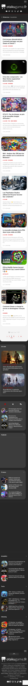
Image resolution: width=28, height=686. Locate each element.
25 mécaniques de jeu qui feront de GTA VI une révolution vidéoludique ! (15, 410)
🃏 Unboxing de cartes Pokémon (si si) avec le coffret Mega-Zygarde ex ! (16, 638)
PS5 (9, 121)
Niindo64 (9, 671)
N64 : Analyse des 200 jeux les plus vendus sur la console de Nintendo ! (13, 155)
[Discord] (21, 11)
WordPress (13, 676)
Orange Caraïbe (5, 668)
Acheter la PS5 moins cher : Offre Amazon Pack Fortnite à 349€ (16, 486)
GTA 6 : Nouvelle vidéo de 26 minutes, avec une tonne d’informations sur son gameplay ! (13, 368)
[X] (15, 11)
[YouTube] (6, 11)
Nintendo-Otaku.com (14, 673)
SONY (16, 667)
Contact (23, 665)
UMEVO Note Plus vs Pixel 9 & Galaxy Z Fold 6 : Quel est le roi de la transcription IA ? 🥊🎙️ (16, 608)
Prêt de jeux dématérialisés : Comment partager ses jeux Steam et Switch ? (13, 41)
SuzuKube (18, 663)
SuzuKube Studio (14, 678)
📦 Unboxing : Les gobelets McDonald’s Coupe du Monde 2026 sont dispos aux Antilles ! (16, 624)
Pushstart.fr (18, 675)
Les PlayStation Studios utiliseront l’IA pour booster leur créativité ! (12, 195)
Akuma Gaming (22, 668)
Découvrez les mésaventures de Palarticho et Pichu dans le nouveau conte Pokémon (16, 563)
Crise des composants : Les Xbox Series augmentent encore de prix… (13, 79)
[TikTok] (18, 11)
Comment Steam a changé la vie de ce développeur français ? (14, 308)
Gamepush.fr (11, 675)
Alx (22, 676)
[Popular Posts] (13, 404)
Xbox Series (14, 121)
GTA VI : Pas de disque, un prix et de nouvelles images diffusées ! (13, 116)
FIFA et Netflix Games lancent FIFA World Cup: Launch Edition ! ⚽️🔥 (14, 269)
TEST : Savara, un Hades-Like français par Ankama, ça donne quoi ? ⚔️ (16, 593)
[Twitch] (9, 11)
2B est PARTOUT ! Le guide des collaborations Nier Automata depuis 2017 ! (12, 391)
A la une (5, 46)
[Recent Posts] (5, 404)
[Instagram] (12, 11)
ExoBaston (17, 670)
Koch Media (22, 667)
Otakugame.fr (23, 673)
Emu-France (11, 670)
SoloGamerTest (22, 671)
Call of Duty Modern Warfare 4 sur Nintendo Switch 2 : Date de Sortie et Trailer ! (16, 570)
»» (21, 336)
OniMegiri (15, 671)
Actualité (5, 274)
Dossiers (10, 46)
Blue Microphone (14, 668)
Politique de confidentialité (13, 665)
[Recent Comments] (20, 404)
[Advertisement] (14, 453)
